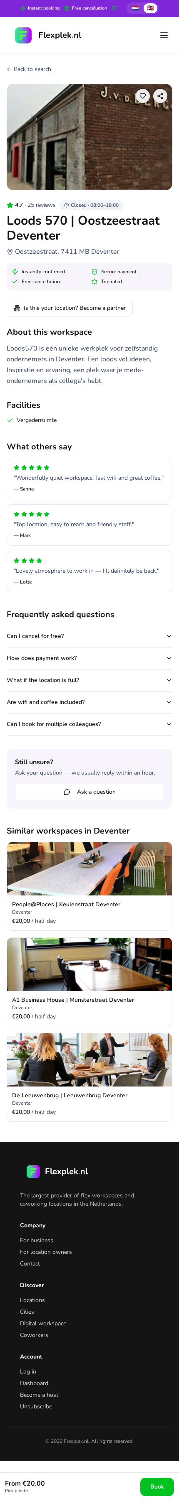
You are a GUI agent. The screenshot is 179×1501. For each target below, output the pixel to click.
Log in (28, 1372)
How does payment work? (42, 658)
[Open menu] (164, 35)
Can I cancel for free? (35, 636)
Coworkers (34, 1335)
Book (157, 1487)
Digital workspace (43, 1323)
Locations (32, 1300)
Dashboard (34, 1383)
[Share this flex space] (160, 96)
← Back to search (29, 69)
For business (36, 1240)
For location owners (46, 1252)
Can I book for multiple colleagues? (54, 724)
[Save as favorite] (143, 96)
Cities (27, 1312)
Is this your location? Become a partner (75, 308)
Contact (30, 1264)
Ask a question (96, 792)
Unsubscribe (36, 1406)
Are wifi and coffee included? (46, 702)
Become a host (39, 1395)
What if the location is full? (43, 680)
